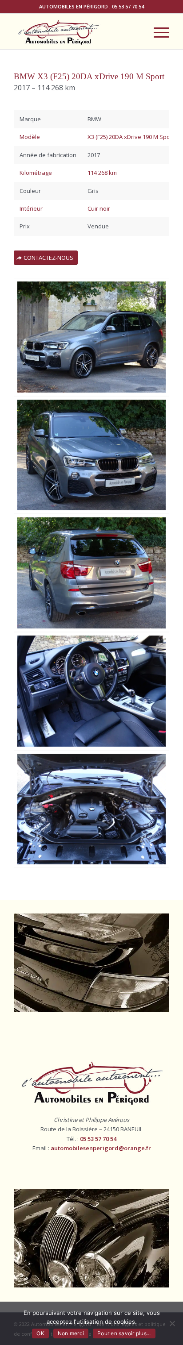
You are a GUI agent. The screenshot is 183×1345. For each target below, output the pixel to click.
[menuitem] (157, 31)
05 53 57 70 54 (128, 6)
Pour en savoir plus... (124, 1333)
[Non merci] (171, 1323)
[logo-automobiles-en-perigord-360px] (76, 31)
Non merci (71, 1333)
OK (40, 1333)
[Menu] (157, 31)
